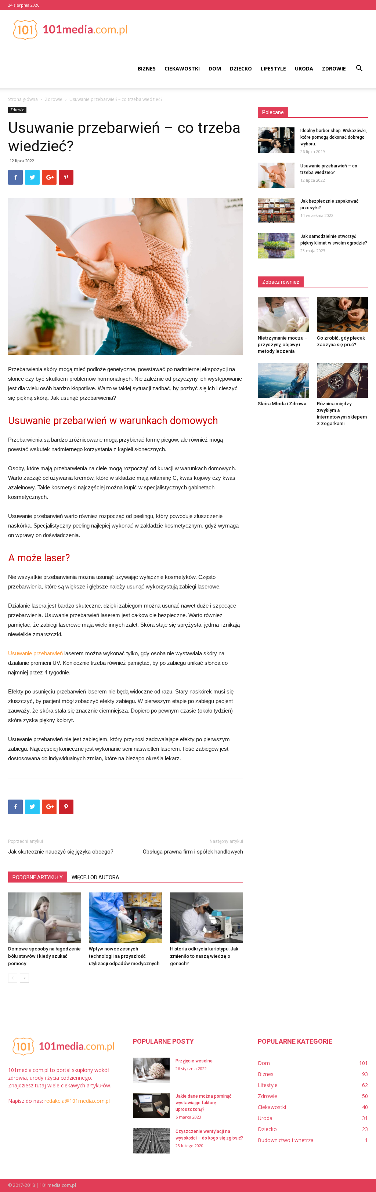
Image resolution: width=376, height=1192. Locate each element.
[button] (359, 69)
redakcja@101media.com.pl (77, 1100)
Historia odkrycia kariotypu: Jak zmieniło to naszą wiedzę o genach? (204, 956)
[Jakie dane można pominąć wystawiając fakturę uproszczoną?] (151, 1105)
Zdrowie (334, 68)
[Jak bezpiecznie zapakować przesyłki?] (276, 210)
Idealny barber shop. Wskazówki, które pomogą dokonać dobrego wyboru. (333, 137)
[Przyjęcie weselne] (151, 1070)
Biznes (147, 68)
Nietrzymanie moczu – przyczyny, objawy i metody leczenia (283, 344)
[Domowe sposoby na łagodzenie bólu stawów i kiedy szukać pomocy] (44, 917)
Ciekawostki (182, 68)
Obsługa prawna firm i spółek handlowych (193, 851)
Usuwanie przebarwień (35, 653)
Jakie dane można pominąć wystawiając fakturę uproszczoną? (203, 1103)
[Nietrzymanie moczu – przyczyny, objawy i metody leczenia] (283, 314)
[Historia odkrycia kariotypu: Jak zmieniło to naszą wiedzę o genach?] (206, 917)
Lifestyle (273, 68)
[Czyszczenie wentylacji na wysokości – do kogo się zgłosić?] (151, 1140)
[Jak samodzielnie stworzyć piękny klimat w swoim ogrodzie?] (276, 245)
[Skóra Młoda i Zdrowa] (283, 380)
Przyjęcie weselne (194, 1061)
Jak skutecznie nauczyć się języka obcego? (60, 851)
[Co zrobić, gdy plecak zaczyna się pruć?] (342, 314)
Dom (215, 68)
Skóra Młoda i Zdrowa (282, 403)
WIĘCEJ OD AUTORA (95, 877)
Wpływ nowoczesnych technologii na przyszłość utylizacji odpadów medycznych (124, 956)
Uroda (304, 68)
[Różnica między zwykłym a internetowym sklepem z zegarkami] (342, 380)
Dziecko (241, 68)
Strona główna (23, 99)
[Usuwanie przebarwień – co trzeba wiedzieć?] (276, 175)
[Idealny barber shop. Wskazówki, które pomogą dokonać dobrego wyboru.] (276, 140)
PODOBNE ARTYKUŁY (37, 877)
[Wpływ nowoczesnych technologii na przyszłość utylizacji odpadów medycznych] (125, 917)
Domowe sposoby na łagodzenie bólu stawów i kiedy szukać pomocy (44, 956)
